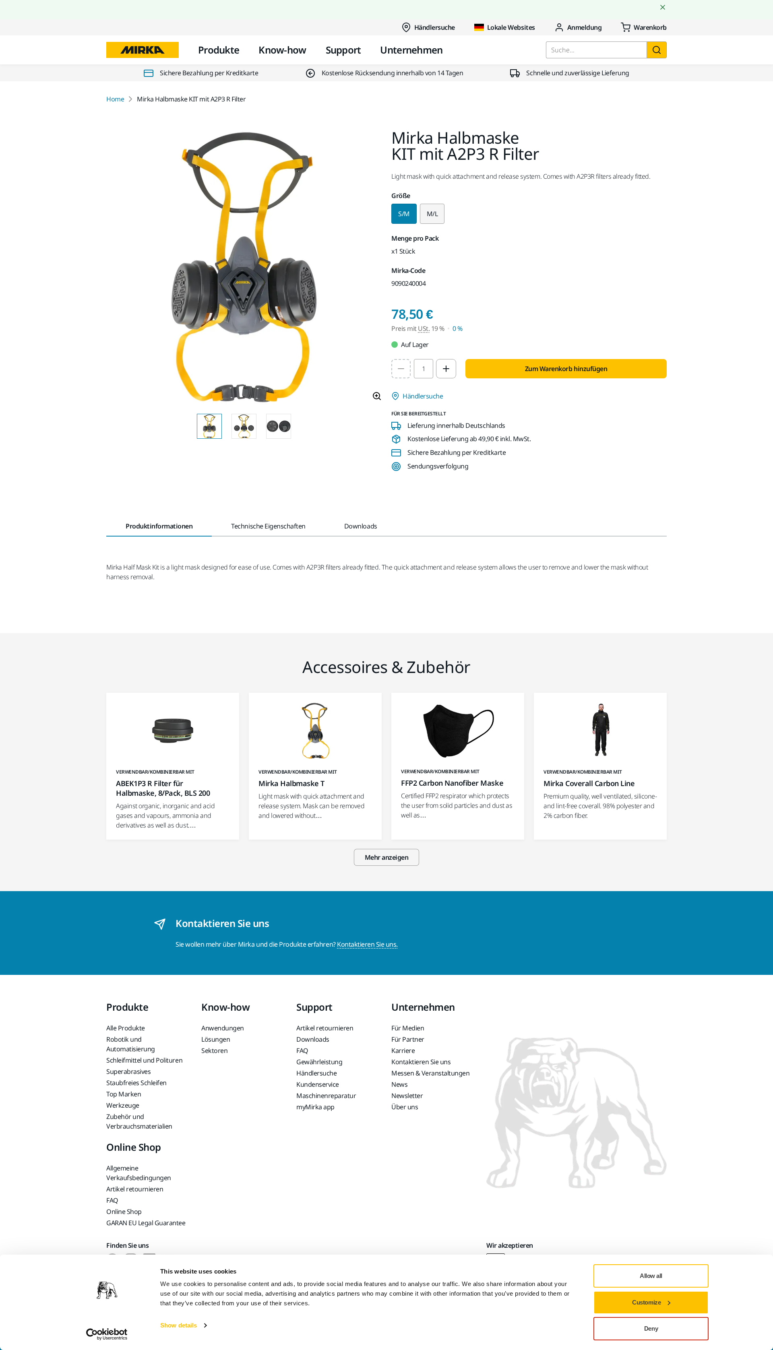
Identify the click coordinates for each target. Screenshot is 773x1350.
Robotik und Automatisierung (130, 1044)
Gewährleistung (319, 1061)
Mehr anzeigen (387, 857)
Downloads (312, 1039)
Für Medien (407, 1028)
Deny (651, 1328)
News (399, 1084)
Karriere (403, 1050)
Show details (178, 1325)
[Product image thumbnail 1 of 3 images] (209, 426)
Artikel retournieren (324, 1028)
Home (115, 99)
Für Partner (407, 1039)
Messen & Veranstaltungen (430, 1073)
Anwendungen (222, 1028)
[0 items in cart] (644, 27)
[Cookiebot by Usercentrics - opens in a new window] (107, 1334)
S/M (404, 213)
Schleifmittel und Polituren (144, 1060)
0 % (458, 328)
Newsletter (407, 1095)
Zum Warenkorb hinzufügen (566, 368)
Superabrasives (128, 1071)
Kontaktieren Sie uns (421, 1061)
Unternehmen (411, 49)
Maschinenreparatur (326, 1095)
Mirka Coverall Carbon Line (589, 783)
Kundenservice (317, 1084)
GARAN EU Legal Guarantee (145, 1222)
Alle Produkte (125, 1028)
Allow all (651, 1275)
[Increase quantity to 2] (446, 368)
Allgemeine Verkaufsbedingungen (138, 1173)
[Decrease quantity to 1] (401, 368)
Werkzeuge (122, 1105)
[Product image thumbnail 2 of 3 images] (243, 426)
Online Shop (124, 1211)
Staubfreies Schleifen (136, 1082)
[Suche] (657, 49)
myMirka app (315, 1106)
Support (343, 49)
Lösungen (215, 1039)
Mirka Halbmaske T (291, 783)
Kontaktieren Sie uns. (367, 944)
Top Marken (123, 1094)
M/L (432, 213)
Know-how (282, 49)
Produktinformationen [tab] (159, 526)
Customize (646, 1302)
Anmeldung (584, 27)
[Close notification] (663, 7)
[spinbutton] (423, 368)
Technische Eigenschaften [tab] (268, 526)
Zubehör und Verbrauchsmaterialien (139, 1121)
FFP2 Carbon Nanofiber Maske (452, 783)
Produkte (218, 49)
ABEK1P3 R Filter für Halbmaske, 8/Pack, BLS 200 (163, 788)
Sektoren (214, 1050)
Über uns (404, 1106)
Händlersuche (434, 27)
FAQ (302, 1050)
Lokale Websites (511, 27)
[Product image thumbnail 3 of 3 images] (278, 426)
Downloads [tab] (360, 526)
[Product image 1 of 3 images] (244, 268)
